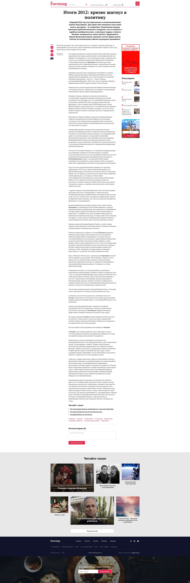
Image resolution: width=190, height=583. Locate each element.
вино (96, 547)
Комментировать (77, 443)
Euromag (58, 3)
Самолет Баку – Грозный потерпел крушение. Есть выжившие (128, 520)
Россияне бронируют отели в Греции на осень (86, 412)
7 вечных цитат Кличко (127, 83)
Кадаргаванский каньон (126, 100)
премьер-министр (75, 421)
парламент (88, 419)
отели (76, 547)
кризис (80, 419)
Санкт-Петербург (104, 547)
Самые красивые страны (130, 105)
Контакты (87, 541)
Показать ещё (92, 531)
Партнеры (104, 541)
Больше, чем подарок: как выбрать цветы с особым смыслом (127, 112)
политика (98, 419)
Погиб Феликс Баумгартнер (130, 483)
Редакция (113, 541)
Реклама (95, 541)
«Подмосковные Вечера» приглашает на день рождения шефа (91, 409)
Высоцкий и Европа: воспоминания (108, 486)
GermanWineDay (55, 547)
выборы (72, 419)
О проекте (78, 541)
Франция (105, 421)
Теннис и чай (59, 515)
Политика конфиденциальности (95, 552)
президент (108, 419)
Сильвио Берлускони (92, 421)
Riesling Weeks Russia (67, 547)
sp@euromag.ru (136, 552)
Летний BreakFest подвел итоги (81, 414)
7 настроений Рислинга (86, 547)
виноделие (113, 547)
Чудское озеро (127, 90)
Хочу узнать (130, 135)
